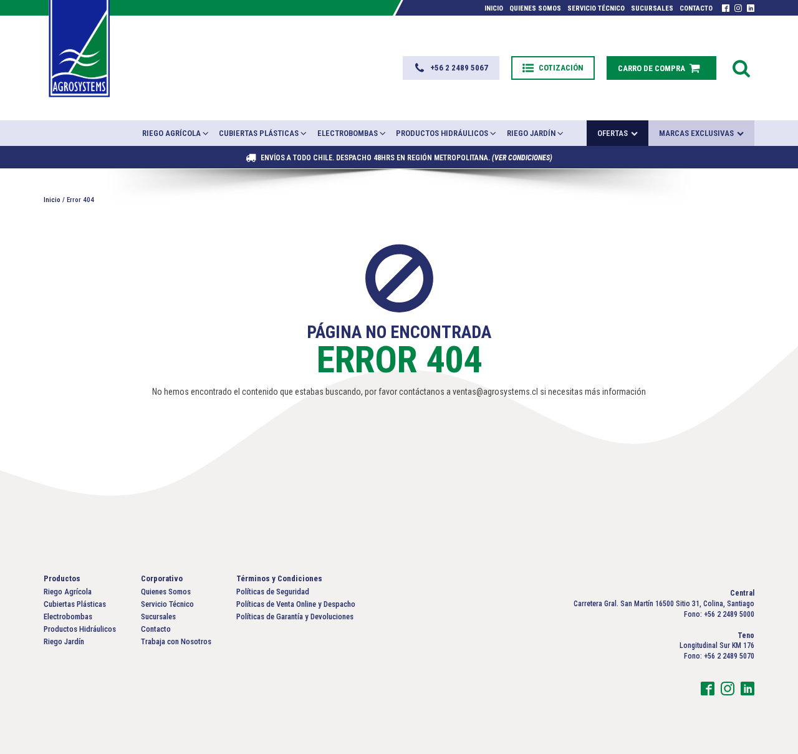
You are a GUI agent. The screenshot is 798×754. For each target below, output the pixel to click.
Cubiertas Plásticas (259, 133)
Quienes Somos (535, 8)
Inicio (493, 8)
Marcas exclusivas (696, 133)
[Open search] (741, 68)
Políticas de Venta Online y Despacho (295, 604)
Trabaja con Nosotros (176, 641)
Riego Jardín (531, 133)
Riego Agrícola (171, 133)
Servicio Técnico (596, 8)
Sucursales (652, 8)
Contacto (696, 8)
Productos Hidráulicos (442, 133)
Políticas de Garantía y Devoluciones (294, 616)
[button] (451, 68)
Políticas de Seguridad (272, 591)
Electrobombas (347, 133)
